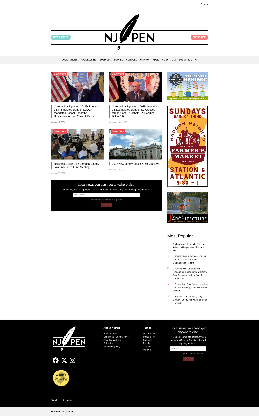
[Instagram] (72, 362)
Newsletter (61, 37)
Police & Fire (88, 60)
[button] (129, 32)
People (118, 60)
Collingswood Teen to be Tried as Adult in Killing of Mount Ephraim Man (189, 247)
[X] (64, 362)
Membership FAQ (111, 346)
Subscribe (199, 37)
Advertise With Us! (164, 60)
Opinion (144, 60)
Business (105, 60)
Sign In (204, 4)
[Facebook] (56, 362)
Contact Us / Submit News (116, 337)
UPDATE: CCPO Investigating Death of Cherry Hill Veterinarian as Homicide (190, 299)
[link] (187, 86)
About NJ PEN (110, 333)
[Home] (71, 341)
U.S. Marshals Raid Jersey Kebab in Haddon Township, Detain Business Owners (190, 287)
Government (69, 60)
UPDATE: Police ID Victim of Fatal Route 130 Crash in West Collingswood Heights (189, 259)
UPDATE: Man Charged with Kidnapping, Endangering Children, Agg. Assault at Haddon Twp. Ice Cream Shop (190, 274)
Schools (131, 60)
